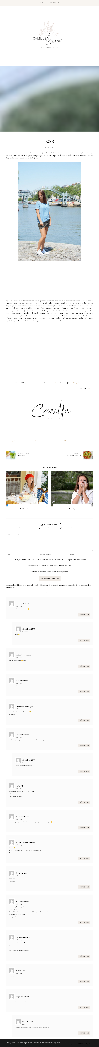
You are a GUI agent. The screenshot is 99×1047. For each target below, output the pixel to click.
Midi (65, 441)
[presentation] (10, 490)
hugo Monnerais (22, 996)
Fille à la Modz (22, 680)
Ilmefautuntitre (22, 734)
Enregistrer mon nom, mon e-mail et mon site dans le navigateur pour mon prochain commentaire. (50, 559)
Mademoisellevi (22, 901)
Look (49, 135)
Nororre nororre (23, 937)
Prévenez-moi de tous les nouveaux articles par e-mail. (50, 571)
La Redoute (54, 383)
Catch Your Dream (23, 655)
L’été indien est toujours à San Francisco (45, 441)
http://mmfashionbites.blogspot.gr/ (34, 850)
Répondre (84, 615)
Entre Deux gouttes (11, 441)
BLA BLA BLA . (72, 509)
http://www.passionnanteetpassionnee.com (19, 950)
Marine (90, 388)
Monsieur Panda (22, 816)
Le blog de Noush (23, 603)
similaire (35, 383)
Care (54, 3)
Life (51, 3)
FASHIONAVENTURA (25, 842)
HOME (41, 3)
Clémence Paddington (25, 706)
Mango (75, 383)
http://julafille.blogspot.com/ (15, 796)
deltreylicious (21, 873)
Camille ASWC (28, 629)
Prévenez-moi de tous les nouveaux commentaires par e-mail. (50, 565)
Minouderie (21, 970)
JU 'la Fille (20, 786)
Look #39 (27, 509)
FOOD (46, 3)
